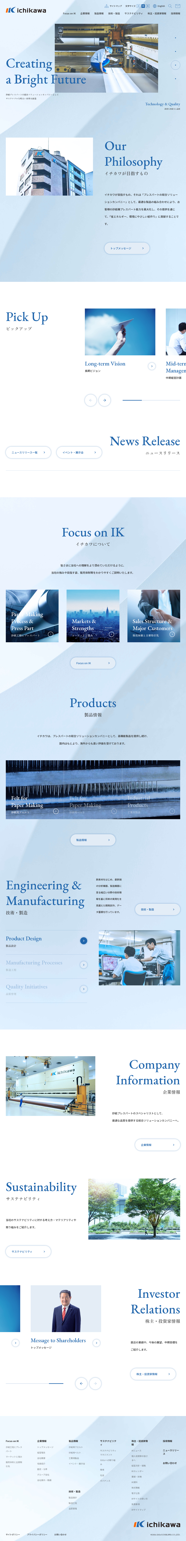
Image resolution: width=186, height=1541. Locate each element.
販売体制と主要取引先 (14, 1464)
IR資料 (134, 1482)
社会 (102, 1475)
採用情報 (175, 13)
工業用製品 (74, 1458)
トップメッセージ (120, 248)
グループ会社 (43, 1474)
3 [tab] (170, 400)
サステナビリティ (134, 13)
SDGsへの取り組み (107, 1462)
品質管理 (73, 1508)
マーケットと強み (14, 1456)
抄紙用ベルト (75, 1452)
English (161, 5)
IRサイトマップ (139, 1509)
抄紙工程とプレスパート (14, 1449)
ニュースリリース (171, 1452)
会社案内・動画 (44, 1480)
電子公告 (136, 1493)
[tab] (175, 37)
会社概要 (41, 1458)
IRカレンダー (138, 1471)
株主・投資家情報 (157, 13)
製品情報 (99, 13)
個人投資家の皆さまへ (140, 1458)
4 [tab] (13, 1383)
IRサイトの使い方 (140, 1498)
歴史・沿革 (42, 1469)
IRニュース (136, 1450)
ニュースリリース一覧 (24, 452)
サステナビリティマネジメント (108, 1452)
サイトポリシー (13, 1534)
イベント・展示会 (72, 452)
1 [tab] (132, 400)
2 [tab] (151, 400)
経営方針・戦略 (139, 1465)
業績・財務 (137, 1476)
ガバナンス (105, 1480)
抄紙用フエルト (76, 1447)
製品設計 (73, 1497)
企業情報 (85, 13)
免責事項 (136, 1504)
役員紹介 (41, 1463)
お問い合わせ (177, 6)
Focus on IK (69, 13)
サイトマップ (116, 5)
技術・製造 (114, 13)
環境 (102, 1469)
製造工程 (73, 1503)
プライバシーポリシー (37, 1534)
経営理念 (41, 1452)
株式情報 (136, 1487)
